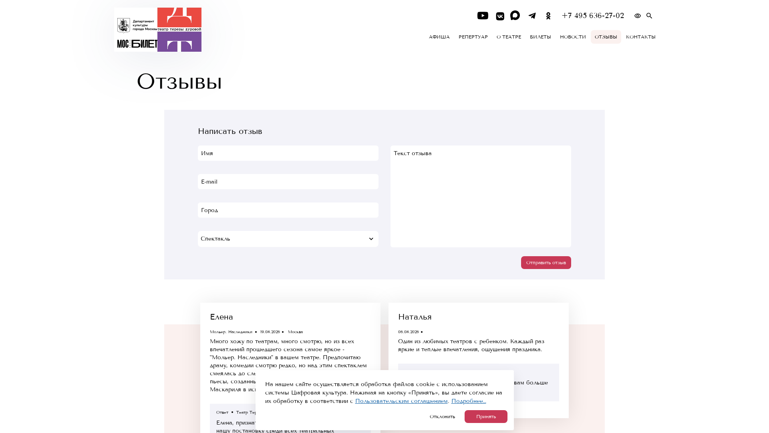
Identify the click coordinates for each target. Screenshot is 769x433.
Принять (486, 416)
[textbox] (288, 239)
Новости (573, 37)
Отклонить (442, 416)
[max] (515, 15)
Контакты (641, 37)
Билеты (540, 37)
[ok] (548, 15)
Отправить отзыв (546, 262)
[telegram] (532, 15)
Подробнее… (468, 401)
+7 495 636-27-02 (593, 16)
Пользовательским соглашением (401, 401)
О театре (509, 37)
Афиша (439, 37)
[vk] (499, 15)
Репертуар (473, 37)
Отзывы (606, 37)
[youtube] (482, 15)
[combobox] (288, 239)
